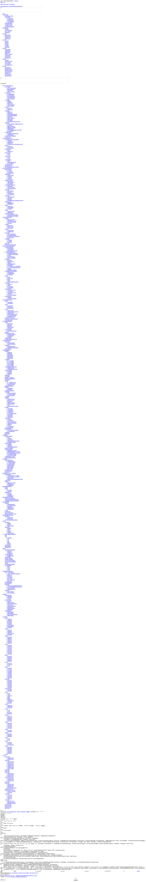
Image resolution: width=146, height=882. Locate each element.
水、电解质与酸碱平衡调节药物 (9, 534)
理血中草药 (7, 783)
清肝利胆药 (9, 645)
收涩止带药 (9, 720)
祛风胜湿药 (9, 651)
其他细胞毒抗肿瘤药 (11, 442)
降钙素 (8, 285)
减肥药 (6, 210)
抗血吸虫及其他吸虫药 (11, 423)
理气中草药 (7, 781)
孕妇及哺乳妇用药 (8, 23)
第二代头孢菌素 (10, 362)
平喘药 (6, 309)
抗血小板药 (7, 232)
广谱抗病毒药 (10, 408)
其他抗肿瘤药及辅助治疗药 (10, 457)
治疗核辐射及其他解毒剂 (10, 564)
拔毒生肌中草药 (8, 807)
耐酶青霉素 (9, 353)
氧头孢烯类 (9, 372)
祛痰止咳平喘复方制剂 (9, 317)
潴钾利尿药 (9, 326)
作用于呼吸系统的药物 (7, 299)
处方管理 (4, 39)
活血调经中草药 (10, 785)
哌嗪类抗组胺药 (10, 467)
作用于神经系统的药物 (7, 168)
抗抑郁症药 (9, 176)
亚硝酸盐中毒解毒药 (9, 559)
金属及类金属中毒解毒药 (10, 549)
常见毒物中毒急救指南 (9, 26)
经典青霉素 (9, 352)
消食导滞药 (9, 705)
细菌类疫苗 (9, 596)
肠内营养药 (7, 527)
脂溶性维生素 (10, 518)
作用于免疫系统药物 (7, 340)
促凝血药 (7, 218)
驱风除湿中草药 (10, 775)
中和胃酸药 (9, 140)
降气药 (8, 665)
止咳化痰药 (9, 689)
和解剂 (6, 732)
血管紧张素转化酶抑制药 (12, 114)
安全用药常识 (7, 17)
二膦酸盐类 (9, 284)
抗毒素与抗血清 (10, 602)
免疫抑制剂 (7, 341)
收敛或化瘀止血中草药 (11, 787)
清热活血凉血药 (10, 633)
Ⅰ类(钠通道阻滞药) (11, 94)
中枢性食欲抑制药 (11, 211)
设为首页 (17, 6)
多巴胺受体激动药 (11, 256)
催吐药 (8, 153)
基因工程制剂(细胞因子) (12, 603)
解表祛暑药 (9, 622)
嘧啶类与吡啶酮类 (11, 403)
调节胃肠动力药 (8, 149)
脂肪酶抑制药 (10, 212)
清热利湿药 (9, 649)
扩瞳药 (6, 510)
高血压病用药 (7, 49)
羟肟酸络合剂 (10, 553)
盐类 (6, 536)
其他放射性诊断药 (11, 588)
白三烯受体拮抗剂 (8, 469)
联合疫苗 (9, 598)
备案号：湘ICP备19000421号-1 (32, 872)
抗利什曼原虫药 (10, 420)
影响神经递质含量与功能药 (12, 216)
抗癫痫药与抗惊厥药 (9, 180)
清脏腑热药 (9, 632)
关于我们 (9, 6)
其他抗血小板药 (10, 237)
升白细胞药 (9, 241)
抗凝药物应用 (7, 50)
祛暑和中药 (9, 639)
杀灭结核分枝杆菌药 (11, 394)
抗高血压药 (7, 110)
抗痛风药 (7, 481)
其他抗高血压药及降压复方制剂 (13, 121)
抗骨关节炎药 (7, 480)
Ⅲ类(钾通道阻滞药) (11, 96)
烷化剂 (8, 437)
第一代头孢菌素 (10, 360)
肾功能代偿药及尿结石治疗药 (11, 339)
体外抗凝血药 (10, 228)
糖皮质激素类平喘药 (11, 316)
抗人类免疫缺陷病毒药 (11, 413)
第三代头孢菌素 (10, 363)
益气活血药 (9, 670)
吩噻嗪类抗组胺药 (11, 464)
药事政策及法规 (8, 68)
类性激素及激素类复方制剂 (12, 281)
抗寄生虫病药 (7, 418)
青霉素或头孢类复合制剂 (12, 369)
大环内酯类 (7, 376)
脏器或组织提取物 (11, 608)
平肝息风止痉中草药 (11, 791)
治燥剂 (6, 729)
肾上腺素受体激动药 (11, 505)
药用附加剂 (7, 590)
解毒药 (4, 548)
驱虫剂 (6, 754)
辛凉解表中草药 (10, 759)
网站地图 (13, 6)
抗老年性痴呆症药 (11, 187)
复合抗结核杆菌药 (11, 395)
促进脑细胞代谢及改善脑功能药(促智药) (15, 200)
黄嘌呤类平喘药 (10, 310)
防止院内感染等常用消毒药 (12, 430)
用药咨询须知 (7, 35)
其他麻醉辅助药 (10, 496)
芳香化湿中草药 (10, 774)
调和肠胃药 (9, 736)
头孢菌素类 (7, 359)
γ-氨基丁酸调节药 (10, 182)
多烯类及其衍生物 (11, 399)
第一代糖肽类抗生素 (11, 382)
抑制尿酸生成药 (10, 484)
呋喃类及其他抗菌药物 (9, 390)
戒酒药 (6, 563)
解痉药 (8, 150)
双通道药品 (7, 32)
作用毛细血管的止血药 (11, 220)
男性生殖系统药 (8, 296)
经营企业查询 (7, 62)
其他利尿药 (9, 328)
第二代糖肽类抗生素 (11, 383)
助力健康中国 (7, 57)
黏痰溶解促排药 (10, 308)
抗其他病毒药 (10, 417)
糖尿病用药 (7, 53)
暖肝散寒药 (9, 657)
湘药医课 (2, 6)
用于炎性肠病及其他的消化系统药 (12, 167)
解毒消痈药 (9, 748)
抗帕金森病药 (10, 186)
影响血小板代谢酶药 (11, 234)
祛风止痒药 (9, 726)
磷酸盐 (8, 542)
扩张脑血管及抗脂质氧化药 (12, 133)
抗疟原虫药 (9, 419)
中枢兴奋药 (7, 195)
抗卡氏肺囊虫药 (10, 426)
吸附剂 (8, 566)
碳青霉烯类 (9, 371)
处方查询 (7, 44)
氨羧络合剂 (9, 551)
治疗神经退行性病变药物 (10, 185)
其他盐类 (9, 543)
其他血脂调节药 (10, 131)
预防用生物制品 (8, 595)
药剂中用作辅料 (10, 591)
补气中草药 (9, 795)
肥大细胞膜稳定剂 (8, 470)
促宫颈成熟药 (10, 291)
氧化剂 (8, 570)
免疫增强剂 (7, 345)
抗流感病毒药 (10, 412)
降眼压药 (7, 503)
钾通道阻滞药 (10, 204)
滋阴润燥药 (9, 731)
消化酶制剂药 (10, 146)
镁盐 (8, 541)
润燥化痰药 (9, 681)
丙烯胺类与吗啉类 (11, 402)
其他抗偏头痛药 (10, 193)
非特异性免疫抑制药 (11, 344)
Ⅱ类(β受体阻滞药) (10, 95)
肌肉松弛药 (9, 493)
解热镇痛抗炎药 (8, 474)
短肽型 (8, 529)
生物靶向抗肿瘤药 (8, 449)
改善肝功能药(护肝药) (11, 162)
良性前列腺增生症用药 (9, 333)
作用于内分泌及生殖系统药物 (9, 246)
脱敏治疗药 (7, 472)
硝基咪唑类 (7, 433)
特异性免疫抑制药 (11, 342)
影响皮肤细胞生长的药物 (8, 497)
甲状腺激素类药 (10, 272)
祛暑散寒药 (9, 638)
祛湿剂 (6, 644)
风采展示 (4, 59)
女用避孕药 (9, 293)
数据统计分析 (7, 73)
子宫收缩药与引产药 (11, 290)
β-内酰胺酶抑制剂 (10, 368)
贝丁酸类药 (9, 125)
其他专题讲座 (7, 55)
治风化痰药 (9, 687)
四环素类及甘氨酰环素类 (10, 378)
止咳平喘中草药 (10, 780)
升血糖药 (9, 268)
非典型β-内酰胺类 (8, 370)
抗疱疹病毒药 (10, 409)
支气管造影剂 (10, 577)
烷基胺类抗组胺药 (11, 461)
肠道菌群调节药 (10, 607)
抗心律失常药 (7, 92)
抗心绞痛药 (7, 100)
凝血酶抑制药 (10, 225)
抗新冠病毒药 (10, 415)
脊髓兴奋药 (9, 199)
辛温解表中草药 (10, 758)
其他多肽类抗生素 (11, 384)
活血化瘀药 (9, 668)
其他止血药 (9, 223)
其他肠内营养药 (10, 533)
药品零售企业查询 (8, 61)
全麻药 (6, 488)
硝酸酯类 (9, 101)
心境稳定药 (9, 179)
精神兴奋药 (9, 198)
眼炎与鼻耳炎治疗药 (9, 512)
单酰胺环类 (9, 374)
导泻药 (8, 157)
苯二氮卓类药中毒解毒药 (10, 560)
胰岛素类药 (9, 260)
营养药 (4, 521)
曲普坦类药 (9, 192)
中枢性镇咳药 (10, 302)
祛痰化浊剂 (7, 679)
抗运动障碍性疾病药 (11, 188)
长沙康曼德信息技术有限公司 (21, 876)
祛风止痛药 (9, 725)
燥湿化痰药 (9, 680)
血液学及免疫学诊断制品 (12, 614)
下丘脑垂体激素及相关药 (10, 252)
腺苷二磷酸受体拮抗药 (11, 235)
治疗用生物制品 (8, 600)
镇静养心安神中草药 (9, 789)
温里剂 (6, 655)
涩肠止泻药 (9, 717)
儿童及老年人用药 (8, 24)
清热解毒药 (9, 631)
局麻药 (6, 487)
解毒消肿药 (9, 747)
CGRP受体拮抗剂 (10, 194)
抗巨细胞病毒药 (10, 411)
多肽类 (6, 381)
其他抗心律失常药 (11, 98)
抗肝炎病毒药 (10, 414)
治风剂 (6, 722)
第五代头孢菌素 (10, 365)
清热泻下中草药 (10, 768)
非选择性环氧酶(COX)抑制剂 (13, 475)
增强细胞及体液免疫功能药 (12, 347)
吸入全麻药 (9, 490)
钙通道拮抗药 (10, 103)
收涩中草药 (7, 799)
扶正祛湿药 (9, 652)
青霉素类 (7, 351)
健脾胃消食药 (10, 706)
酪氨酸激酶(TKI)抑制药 (12, 450)
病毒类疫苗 (9, 597)
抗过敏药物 (5, 458)
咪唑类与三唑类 (10, 400)
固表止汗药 (9, 716)
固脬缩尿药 (9, 719)
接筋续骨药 (9, 675)
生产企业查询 (7, 63)
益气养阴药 (9, 701)
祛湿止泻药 (9, 647)
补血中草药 (9, 796)
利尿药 (6, 322)
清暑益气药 (9, 643)
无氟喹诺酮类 (10, 388)
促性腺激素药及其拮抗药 (12, 253)
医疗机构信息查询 (8, 65)
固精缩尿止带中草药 (11, 803)
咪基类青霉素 (10, 358)
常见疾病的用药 (10, 20)
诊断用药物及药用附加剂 (8, 571)
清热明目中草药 (10, 766)
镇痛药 (6, 205)
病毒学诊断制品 (10, 613)
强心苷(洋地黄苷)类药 (11, 88)
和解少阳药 (9, 734)
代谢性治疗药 (10, 109)
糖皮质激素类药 (10, 248)
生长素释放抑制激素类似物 (12, 254)
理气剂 (6, 662)
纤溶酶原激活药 (10, 231)
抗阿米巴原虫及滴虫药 (11, 421)
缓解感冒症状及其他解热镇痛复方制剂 (15, 479)
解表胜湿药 (9, 621)
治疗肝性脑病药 (10, 163)
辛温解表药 (9, 619)
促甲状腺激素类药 (11, 273)
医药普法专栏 (7, 56)
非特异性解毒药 (8, 565)
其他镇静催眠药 (10, 173)
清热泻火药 (9, 630)
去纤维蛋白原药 (10, 230)
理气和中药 (9, 664)
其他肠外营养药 (10, 525)
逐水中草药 (7, 771)
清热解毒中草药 (10, 765)
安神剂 (6, 741)
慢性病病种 (7, 47)
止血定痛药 (9, 676)
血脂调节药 (7, 122)
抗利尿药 (7, 332)
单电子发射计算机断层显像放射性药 (14, 585)
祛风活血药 (9, 728)
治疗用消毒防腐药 (11, 431)
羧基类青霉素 (10, 356)
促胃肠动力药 (10, 151)
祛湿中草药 (7, 772)
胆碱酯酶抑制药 (10, 202)
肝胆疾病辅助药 (8, 159)
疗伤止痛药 (9, 674)
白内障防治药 (7, 511)
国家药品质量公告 (8, 71)
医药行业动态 (7, 67)
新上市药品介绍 (8, 74)
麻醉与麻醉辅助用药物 (7, 486)
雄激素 (8, 277)
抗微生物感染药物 (6, 350)
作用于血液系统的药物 (7, 217)
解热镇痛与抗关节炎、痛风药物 (9, 473)
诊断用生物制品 (8, 610)
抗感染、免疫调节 (8, 54)
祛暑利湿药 (9, 640)
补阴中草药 (9, 798)
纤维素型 (9, 531)
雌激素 (8, 279)
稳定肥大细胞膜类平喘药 (12, 314)
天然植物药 (9, 336)
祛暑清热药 (9, 637)
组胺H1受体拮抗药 (9, 460)
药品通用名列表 (13, 811)
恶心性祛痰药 (10, 305)
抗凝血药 (7, 224)
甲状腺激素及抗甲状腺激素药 (11, 271)
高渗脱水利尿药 (8, 329)
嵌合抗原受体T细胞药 (11, 455)
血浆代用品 (7, 243)
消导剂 (6, 704)
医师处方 (7, 42)
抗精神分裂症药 (10, 175)
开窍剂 (6, 737)
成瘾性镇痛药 (10, 206)
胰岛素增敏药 (10, 265)
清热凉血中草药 (10, 762)
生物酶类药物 (10, 609)
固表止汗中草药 (10, 801)
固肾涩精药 (9, 718)
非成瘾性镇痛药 (10, 207)
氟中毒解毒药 (7, 557)
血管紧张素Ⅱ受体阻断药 (12, 115)
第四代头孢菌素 (10, 364)
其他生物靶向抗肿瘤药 (11, 454)
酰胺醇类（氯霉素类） (9, 377)
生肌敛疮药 (9, 752)
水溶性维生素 (10, 517)
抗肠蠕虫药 (9, 424)
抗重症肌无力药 (8, 201)
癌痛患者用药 (7, 51)
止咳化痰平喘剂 (8, 688)
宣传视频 (7, 60)
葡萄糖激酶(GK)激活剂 (12, 269)
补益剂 (6, 692)
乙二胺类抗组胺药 (11, 463)
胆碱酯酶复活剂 (10, 555)
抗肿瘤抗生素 (10, 439)
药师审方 (7, 43)
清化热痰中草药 (10, 778)
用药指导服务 (7, 36)
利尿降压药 (9, 112)
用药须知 (7, 29)
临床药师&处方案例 (9, 16)
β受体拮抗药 (9, 116)
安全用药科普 (5, 14)
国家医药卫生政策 (8, 69)
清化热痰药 (9, 683)
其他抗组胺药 (10, 468)
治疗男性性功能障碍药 (11, 298)
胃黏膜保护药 (10, 143)
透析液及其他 (7, 547)
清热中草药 (7, 760)
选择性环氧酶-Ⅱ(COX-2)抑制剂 (13, 476)
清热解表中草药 (10, 767)
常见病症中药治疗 (8, 25)
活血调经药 (9, 671)
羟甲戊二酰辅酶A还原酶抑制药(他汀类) (15, 124)
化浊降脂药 (9, 686)
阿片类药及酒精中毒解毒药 (10, 561)
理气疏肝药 (9, 663)
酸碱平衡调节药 (8, 546)
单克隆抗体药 (10, 604)
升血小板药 (9, 242)
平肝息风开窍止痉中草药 (10, 790)
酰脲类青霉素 (10, 357)
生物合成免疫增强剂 (11, 606)
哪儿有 (138, 871)
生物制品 (4, 594)
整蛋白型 (9, 530)
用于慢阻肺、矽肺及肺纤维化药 (11, 319)
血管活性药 (9, 108)
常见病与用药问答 (8, 30)
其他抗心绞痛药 (10, 106)
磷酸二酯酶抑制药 (11, 89)
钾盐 (8, 539)
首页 (4, 13)
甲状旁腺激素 (10, 286)
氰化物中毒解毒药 (8, 558)
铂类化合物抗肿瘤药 (9, 448)
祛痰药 (6, 304)
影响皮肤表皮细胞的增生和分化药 (12, 499)
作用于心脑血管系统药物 (8, 85)
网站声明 (20, 6)
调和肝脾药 (9, 735)
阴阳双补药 (9, 699)
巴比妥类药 (9, 170)
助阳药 (8, 697)
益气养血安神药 (10, 744)
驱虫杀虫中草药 (8, 804)
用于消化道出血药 (8, 164)
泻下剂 (6, 708)
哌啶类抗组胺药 (10, 466)
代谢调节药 (7, 283)
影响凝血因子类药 (11, 219)
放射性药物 (7, 584)
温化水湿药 (9, 650)
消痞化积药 (9, 707)
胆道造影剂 (9, 576)
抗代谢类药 (9, 438)
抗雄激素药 (9, 444)
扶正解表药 (9, 624)
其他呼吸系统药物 (8, 320)
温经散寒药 (9, 658)
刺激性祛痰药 (10, 307)
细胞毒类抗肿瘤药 (8, 436)
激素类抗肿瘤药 (8, 443)
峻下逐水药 (9, 712)
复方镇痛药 (9, 208)
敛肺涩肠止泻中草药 (11, 802)
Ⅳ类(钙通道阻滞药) (11, 97)
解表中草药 (7, 756)
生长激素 (9, 255)
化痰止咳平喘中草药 (9, 777)
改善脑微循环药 (10, 134)
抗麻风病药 (7, 396)
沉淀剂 (8, 567)
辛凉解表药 (9, 620)
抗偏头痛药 (7, 189)
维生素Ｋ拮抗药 (10, 226)
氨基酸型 (9, 528)
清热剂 (6, 628)
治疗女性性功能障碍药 (11, 295)
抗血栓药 (7, 229)
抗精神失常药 (7, 174)
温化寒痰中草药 (10, 779)
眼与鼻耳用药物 (6, 502)
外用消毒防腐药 (8, 429)
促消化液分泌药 (10, 147)
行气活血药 (9, 669)
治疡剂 (6, 746)
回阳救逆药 (9, 659)
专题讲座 (4, 48)
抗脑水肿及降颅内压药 (11, 330)
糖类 (6, 535)
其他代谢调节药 (10, 287)
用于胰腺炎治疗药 (8, 165)
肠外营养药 (7, 522)
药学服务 (4, 33)
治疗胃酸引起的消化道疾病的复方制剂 (15, 144)
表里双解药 (9, 627)
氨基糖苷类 (7, 375)
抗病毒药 (7, 407)
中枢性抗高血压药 (11, 118)
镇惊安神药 (9, 743)
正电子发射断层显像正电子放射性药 (14, 586)
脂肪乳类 (9, 524)
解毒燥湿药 (9, 753)
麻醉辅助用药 (7, 492)
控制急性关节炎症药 (11, 482)
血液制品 (9, 601)
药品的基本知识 (10, 19)
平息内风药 (9, 724)
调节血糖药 (7, 259)
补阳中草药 (9, 797)
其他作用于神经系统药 (9, 213)
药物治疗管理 (7, 37)
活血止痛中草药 (10, 784)
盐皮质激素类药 (10, 249)
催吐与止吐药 (7, 152)
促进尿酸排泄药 (10, 485)
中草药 (4, 755)
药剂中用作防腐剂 (11, 592)
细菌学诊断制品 (10, 612)
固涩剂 (6, 714)
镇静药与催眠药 (8, 169)
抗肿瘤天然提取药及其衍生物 (13, 441)
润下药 (8, 711)
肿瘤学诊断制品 (10, 615)
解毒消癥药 (9, 634)
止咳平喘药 (9, 691)
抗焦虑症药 (9, 177)
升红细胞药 (9, 240)
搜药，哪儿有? (8, 31)
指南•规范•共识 (8, 72)
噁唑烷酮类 (7, 432)
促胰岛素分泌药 (10, 261)
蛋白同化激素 (10, 278)
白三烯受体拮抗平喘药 (11, 315)
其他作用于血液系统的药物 (10, 244)
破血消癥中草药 (10, 786)
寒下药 (8, 710)
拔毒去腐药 (9, 750)
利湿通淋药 (9, 646)
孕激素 (8, 280)
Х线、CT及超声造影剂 (9, 572)
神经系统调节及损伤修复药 (12, 214)
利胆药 (8, 161)
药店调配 (7, 45)
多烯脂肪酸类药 (10, 128)
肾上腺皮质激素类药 (9, 247)
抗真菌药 (7, 397)
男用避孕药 (9, 297)
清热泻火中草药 (10, 761)
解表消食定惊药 (10, 625)
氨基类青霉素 (10, 354)
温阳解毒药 (9, 661)
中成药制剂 (5, 616)
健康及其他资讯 (8, 75)
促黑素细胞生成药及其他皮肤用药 (12, 500)
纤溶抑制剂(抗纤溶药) (11, 222)
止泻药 (8, 158)
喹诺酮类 (7, 387)
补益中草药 (7, 793)
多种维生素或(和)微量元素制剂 (11, 519)
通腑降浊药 (9, 713)
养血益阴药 (9, 677)
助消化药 (7, 145)
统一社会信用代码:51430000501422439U (18, 872)
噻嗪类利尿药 (10, 323)
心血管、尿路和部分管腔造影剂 (13, 573)
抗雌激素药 (9, 445)
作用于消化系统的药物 (7, 138)
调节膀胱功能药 (8, 338)
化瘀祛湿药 (9, 653)
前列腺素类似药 (10, 509)
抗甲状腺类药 (10, 274)
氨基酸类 (9, 523)
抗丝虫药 (9, 425)
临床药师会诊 (7, 38)
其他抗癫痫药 (10, 183)
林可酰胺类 (7, 380)
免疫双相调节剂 (8, 348)
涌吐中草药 (7, 808)
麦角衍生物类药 (10, 191)
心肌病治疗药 (7, 137)
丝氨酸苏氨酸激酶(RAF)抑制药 (13, 451)
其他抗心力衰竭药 (11, 91)
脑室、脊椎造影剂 (11, 579)
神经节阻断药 (10, 120)
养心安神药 (9, 742)
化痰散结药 (9, 685)
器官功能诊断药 (8, 583)
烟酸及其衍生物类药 (11, 127)
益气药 (8, 693)
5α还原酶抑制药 (10, 335)
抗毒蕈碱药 (9, 494)
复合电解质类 (7, 545)
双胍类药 (9, 262)
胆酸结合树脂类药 (11, 126)
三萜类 (8, 405)
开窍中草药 (9, 792)
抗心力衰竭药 (7, 86)
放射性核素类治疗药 (11, 589)
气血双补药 (9, 695)
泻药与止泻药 (7, 156)
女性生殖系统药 (8, 289)
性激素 (6, 275)
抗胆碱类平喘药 (10, 313)
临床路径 (7, 41)
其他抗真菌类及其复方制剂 (12, 406)
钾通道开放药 (10, 119)
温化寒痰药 (9, 682)
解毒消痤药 (9, 749)
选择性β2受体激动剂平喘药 (12, 311)
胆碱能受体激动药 (11, 504)
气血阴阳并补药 (10, 700)
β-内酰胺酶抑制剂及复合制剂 (11, 366)
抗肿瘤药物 (5, 435)
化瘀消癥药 (9, 673)
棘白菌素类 (9, 401)
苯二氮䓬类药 (10, 171)
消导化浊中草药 (8, 805)
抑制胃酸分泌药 (10, 141)
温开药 (8, 740)
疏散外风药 (9, 723)
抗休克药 (7, 107)
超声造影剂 (9, 580)
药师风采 (6, 6)
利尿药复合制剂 (10, 327)
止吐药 (8, 155)
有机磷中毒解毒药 (8, 554)
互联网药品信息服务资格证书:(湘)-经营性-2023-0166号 (26, 875)
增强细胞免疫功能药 (11, 346)
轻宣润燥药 (9, 730)
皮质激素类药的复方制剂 (12, 250)
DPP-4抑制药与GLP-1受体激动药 (13, 266)
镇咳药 (6, 301)
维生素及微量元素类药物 (8, 515)
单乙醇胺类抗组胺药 (11, 462)
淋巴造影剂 (9, 578)
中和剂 (8, 569)
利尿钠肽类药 (10, 90)
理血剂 (6, 667)
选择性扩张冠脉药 (11, 104)
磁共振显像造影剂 (8, 582)
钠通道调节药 (10, 181)
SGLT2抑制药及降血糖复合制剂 (13, 267)
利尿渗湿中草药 (10, 773)
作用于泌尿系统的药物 (7, 321)
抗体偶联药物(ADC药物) (10, 456)
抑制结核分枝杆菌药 (11, 393)
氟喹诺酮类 (9, 389)
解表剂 (6, 618)
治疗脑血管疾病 (8, 132)
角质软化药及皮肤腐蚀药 (10, 498)
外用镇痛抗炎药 (10, 478)
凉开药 (8, 738)
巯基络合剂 (9, 552)
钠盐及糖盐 (9, 537)
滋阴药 (8, 698)
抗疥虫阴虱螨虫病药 (9, 427)
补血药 (8, 694)
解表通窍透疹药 (10, 626)
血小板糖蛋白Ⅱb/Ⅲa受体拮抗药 (13, 236)
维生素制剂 (7, 516)
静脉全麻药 (9, 491)
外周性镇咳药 (10, 303)
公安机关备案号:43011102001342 (8, 875)
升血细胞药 (7, 238)
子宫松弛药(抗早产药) (11, 292)
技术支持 (13, 876)
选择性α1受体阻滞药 (11, 334)
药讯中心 (4, 66)
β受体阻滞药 (9, 102)
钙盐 (8, 540)
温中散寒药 (9, 656)
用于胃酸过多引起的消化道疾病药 (12, 139)
